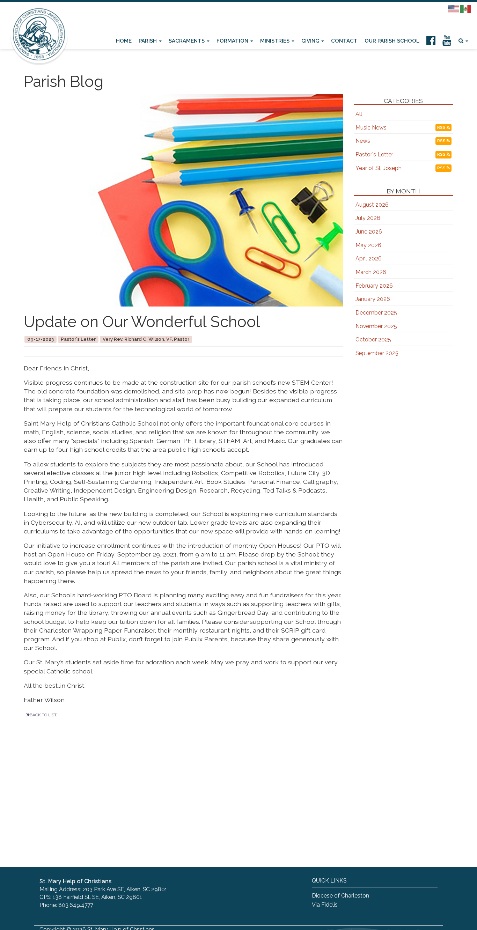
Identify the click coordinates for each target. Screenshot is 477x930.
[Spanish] (466, 9)
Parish (148, 41)
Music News (371, 127)
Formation (233, 41)
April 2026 (368, 258)
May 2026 (368, 245)
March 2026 (370, 272)
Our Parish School (392, 41)
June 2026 (368, 231)
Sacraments (187, 41)
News (362, 141)
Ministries (275, 41)
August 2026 (372, 204)
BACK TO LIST (43, 715)
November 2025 (376, 326)
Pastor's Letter (374, 154)
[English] (454, 9)
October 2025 (373, 339)
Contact (344, 41)
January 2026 (372, 299)
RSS (442, 127)
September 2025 (376, 353)
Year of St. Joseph (378, 168)
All (358, 114)
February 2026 (374, 285)
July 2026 (367, 218)
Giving (311, 41)
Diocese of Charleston (340, 895)
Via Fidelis (325, 904)
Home (124, 41)
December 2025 (376, 312)
